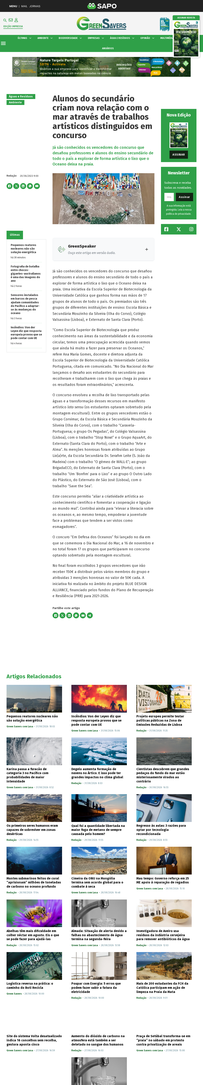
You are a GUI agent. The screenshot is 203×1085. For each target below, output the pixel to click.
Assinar (178, 154)
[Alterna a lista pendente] (30, 38)
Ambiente (15, 102)
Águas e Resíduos (21, 96)
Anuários (108, 48)
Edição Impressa (13, 26)
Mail (24, 6)
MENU (13, 6)
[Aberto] (3, 43)
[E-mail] (37, 186)
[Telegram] (90, 615)
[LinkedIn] (23, 186)
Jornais (34, 6)
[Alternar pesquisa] (5, 20)
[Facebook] (9, 186)
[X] (16, 186)
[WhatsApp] (30, 186)
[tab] (15, 235)
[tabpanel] (26, 295)
